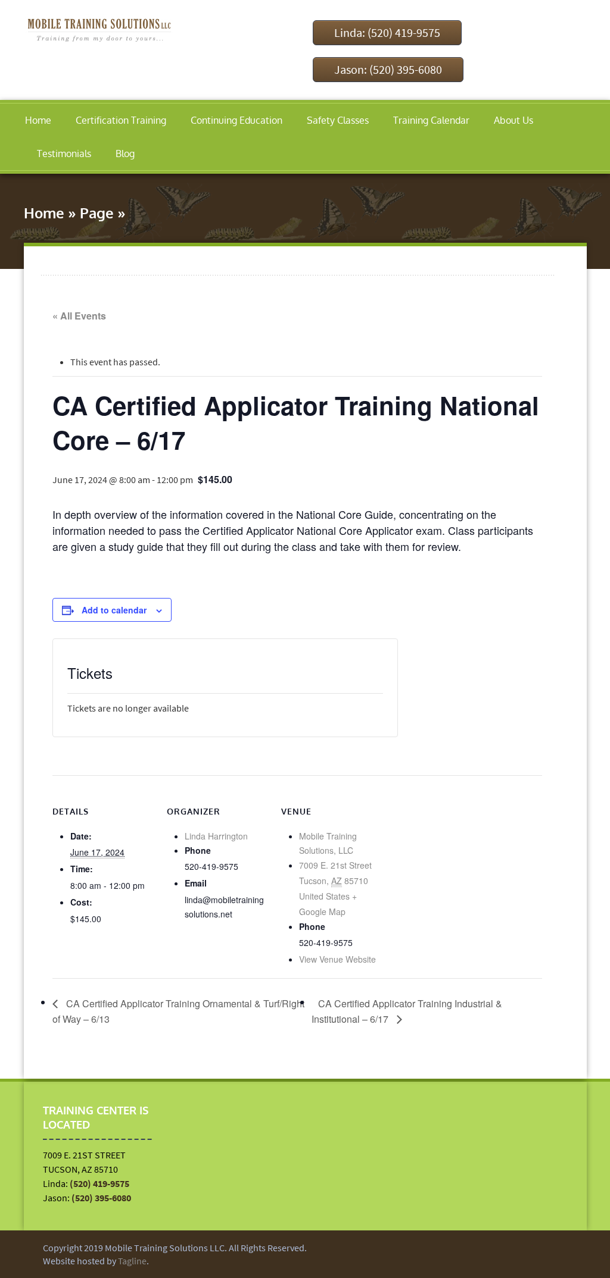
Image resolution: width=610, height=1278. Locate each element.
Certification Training (121, 120)
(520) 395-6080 (101, 1198)
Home (38, 120)
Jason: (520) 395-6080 (388, 69)
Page (97, 212)
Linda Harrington (216, 836)
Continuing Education (236, 120)
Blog (125, 153)
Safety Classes (338, 120)
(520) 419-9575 (99, 1183)
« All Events (79, 315)
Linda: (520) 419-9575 (387, 32)
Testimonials (64, 153)
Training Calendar (431, 120)
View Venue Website (337, 959)
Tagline (132, 1261)
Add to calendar (114, 610)
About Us (513, 120)
